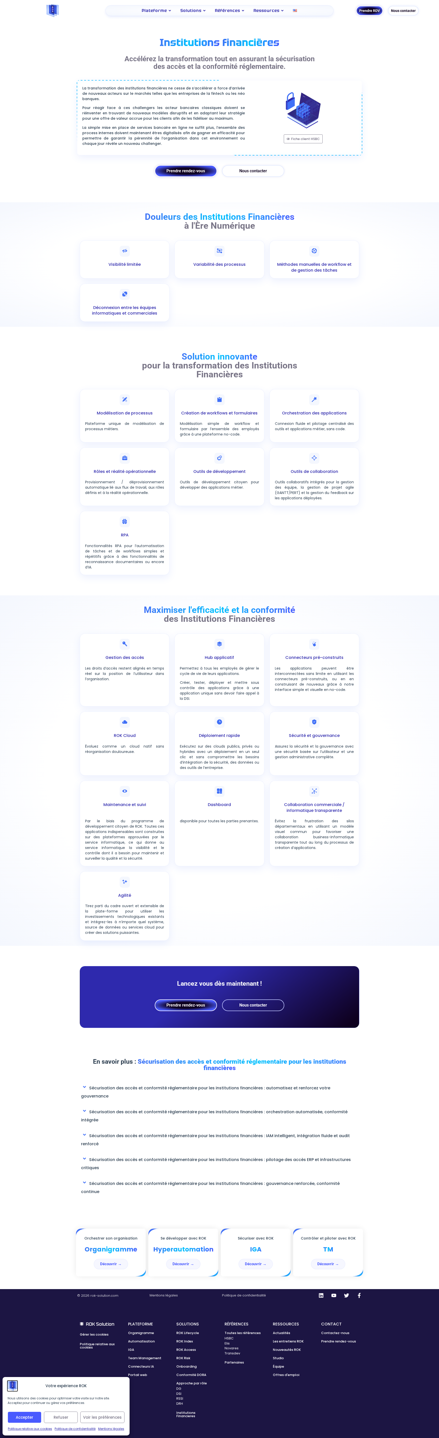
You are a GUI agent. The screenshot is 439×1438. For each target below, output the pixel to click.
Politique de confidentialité (75, 1429)
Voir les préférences (102, 1417)
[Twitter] (346, 1295)
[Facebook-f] (359, 1295)
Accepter (24, 1417)
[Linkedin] (321, 1295)
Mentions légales (111, 1429)
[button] (219, 1091)
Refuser (61, 1417)
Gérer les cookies (94, 1334)
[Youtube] (333, 1295)
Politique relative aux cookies (30, 1429)
